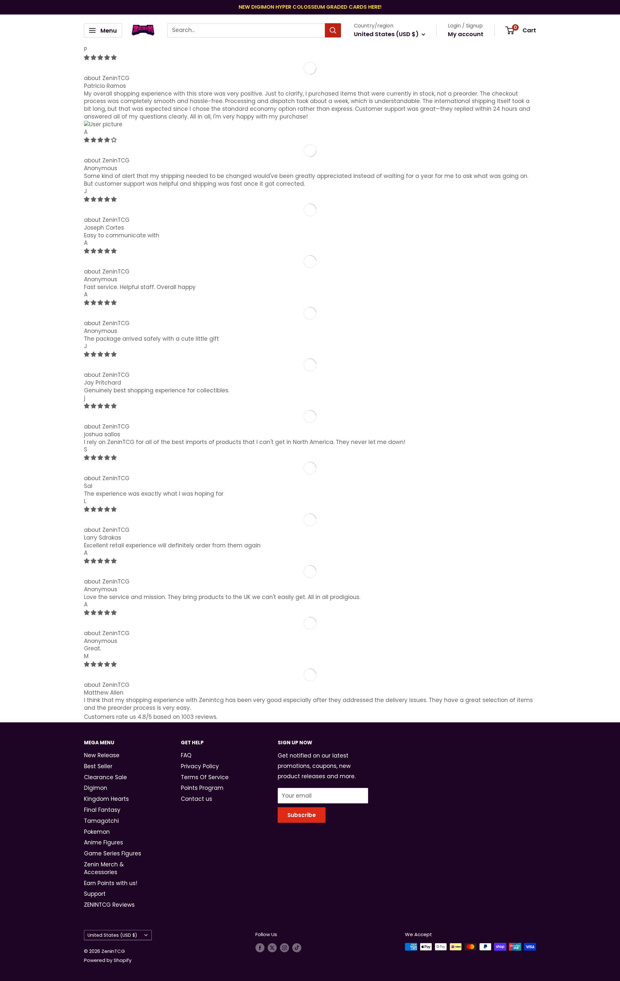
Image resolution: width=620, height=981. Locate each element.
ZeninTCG (115, 78)
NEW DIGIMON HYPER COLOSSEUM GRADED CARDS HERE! (310, 7)
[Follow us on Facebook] (259, 947)
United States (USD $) (112, 935)
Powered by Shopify (107, 960)
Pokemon (97, 832)
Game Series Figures (112, 853)
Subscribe (301, 815)
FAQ (186, 755)
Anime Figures (103, 842)
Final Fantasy (102, 810)
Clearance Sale (105, 777)
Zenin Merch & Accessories (104, 868)
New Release (101, 755)
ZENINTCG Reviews (109, 905)
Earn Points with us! (110, 883)
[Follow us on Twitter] (272, 947)
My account (465, 34)
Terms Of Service (205, 777)
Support (95, 894)
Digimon (95, 788)
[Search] (333, 30)
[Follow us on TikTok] (296, 947)
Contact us (196, 799)
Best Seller (98, 766)
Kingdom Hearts (106, 799)
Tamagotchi (101, 821)
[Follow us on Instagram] (284, 947)
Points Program (202, 788)
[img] (100, 57)
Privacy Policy (200, 766)
